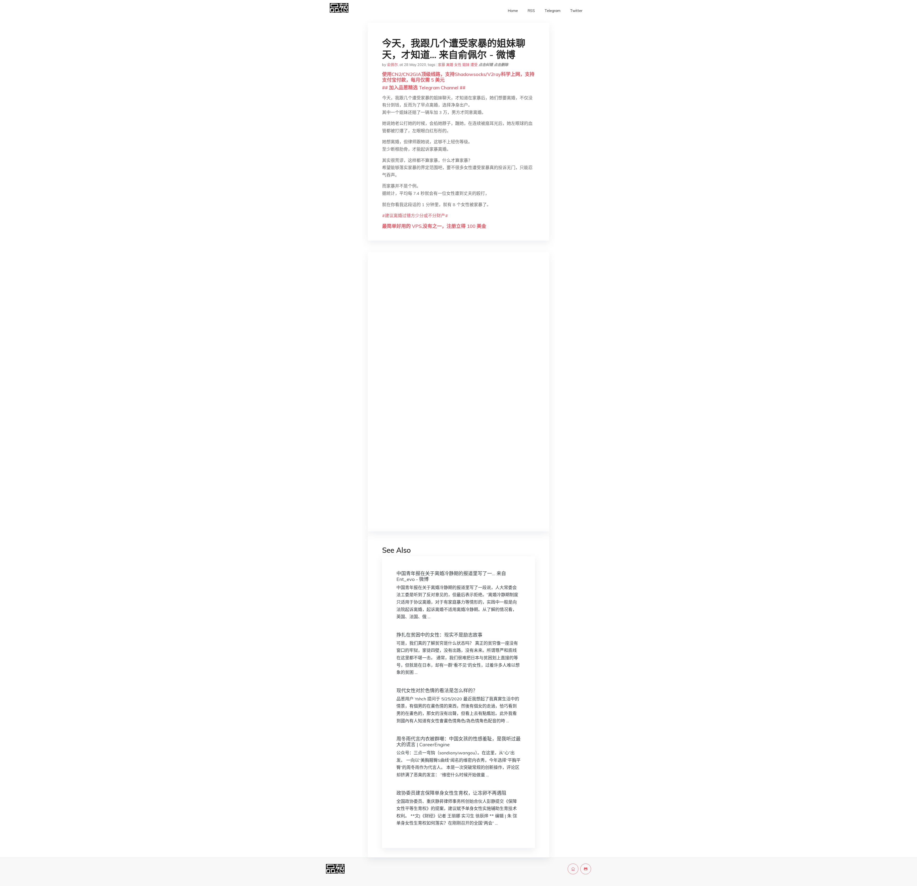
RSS (531, 10)
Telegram (552, 10)
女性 (457, 64)
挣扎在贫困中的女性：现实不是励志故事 (439, 635)
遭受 (474, 64)
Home (513, 10)
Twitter (576, 10)
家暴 (441, 64)
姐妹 (465, 64)
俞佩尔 (392, 64)
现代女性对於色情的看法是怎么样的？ (437, 690)
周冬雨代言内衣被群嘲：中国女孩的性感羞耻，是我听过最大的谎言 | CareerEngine (458, 741)
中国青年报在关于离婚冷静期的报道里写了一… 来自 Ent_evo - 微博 (451, 576)
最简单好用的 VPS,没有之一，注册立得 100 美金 (434, 226)
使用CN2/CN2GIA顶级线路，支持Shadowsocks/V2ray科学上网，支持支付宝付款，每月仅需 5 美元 (458, 77)
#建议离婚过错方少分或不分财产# (415, 215)
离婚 (449, 64)
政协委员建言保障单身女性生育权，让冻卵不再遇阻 (451, 793)
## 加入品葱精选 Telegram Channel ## (423, 88)
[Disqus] (458, 331)
